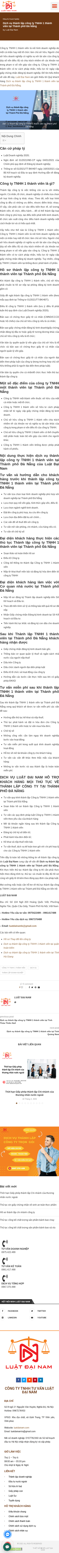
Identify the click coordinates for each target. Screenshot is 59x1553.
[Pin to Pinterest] (35, 987)
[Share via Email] (39, 987)
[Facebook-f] (18, 1380)
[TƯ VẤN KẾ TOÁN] (5, 1260)
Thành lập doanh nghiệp (12, 973)
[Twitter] (24, 1380)
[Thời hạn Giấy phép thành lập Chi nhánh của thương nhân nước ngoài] (29, 1069)
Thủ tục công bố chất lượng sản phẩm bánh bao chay (27, 1220)
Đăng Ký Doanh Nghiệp (11, 19)
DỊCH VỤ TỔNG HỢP (12, 1283)
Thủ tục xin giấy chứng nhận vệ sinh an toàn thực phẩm (28, 1205)
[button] (55, 6)
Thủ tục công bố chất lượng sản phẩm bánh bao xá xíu (27, 1227)
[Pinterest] (35, 1380)
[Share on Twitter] (32, 987)
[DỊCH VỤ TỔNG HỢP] (5, 1278)
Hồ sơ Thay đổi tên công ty (17, 939)
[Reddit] (29, 1380)
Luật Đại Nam (12, 30)
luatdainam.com (21, 1427)
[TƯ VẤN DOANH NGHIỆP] (5, 1243)
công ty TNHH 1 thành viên (13, 968)
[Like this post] (24, 987)
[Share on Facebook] (29, 987)
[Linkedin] (40, 1380)
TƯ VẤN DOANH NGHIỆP (15, 1249)
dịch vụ (33, 968)
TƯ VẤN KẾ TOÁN (11, 1266)
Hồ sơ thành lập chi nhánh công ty (17, 1212)
